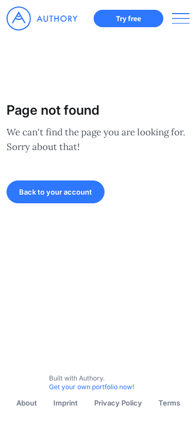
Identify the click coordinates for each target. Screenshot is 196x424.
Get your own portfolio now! (91, 387)
